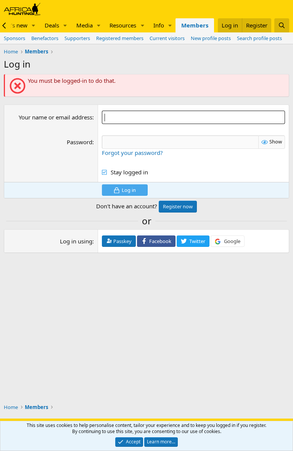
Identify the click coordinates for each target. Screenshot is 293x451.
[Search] (281, 25)
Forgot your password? (132, 152)
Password (79, 142)
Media (84, 25)
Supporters (77, 38)
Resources (122, 25)
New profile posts (211, 38)
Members (194, 25)
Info (158, 25)
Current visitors (167, 38)
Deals (52, 25)
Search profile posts (259, 38)
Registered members (119, 38)
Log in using (76, 241)
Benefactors (44, 38)
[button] (33, 25)
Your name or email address (55, 117)
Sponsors (14, 38)
